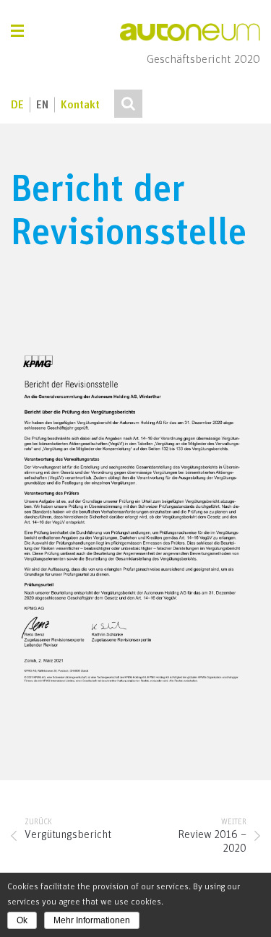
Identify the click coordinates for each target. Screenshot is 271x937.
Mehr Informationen (91, 920)
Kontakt (80, 105)
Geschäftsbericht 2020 (203, 59)
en (42, 105)
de (17, 105)
